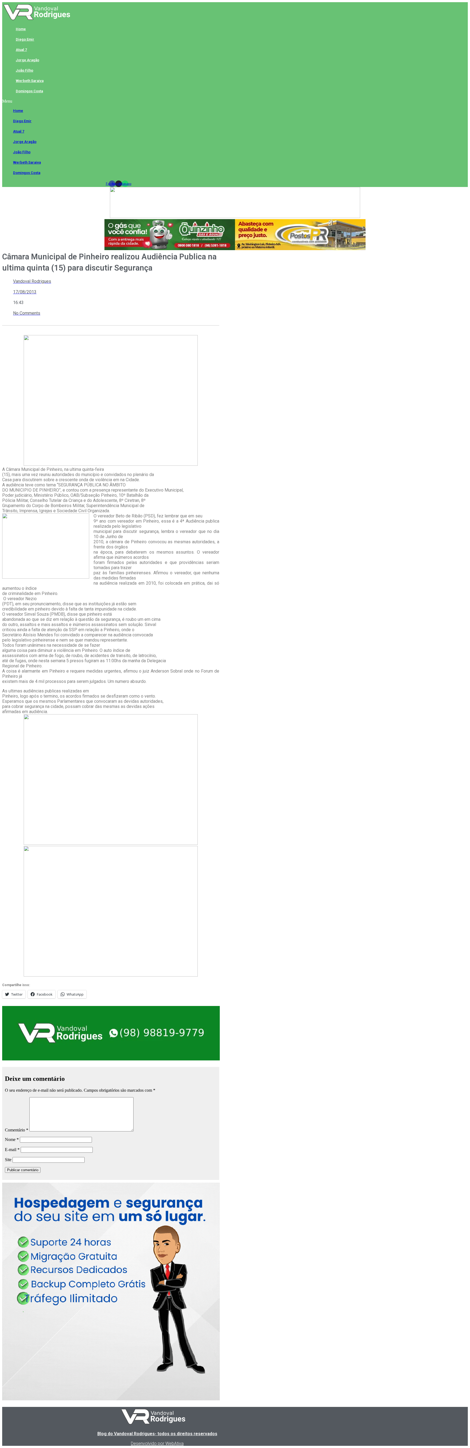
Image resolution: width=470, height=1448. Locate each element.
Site (8, 1159)
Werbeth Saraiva (30, 81)
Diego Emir (25, 39)
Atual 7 (21, 50)
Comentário (16, 1130)
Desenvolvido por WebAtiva (157, 1443)
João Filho (24, 70)
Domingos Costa (29, 91)
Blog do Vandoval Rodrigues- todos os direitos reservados (157, 1433)
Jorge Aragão (27, 60)
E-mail (12, 1149)
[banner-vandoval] (111, 1059)
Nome (12, 1139)
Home (21, 29)
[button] (118, 101)
